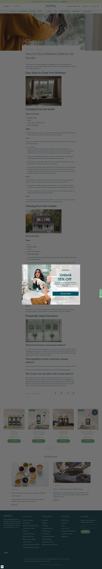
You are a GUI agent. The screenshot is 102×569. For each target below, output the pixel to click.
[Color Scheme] (2, 566)
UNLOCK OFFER (66, 294)
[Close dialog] (78, 266)
